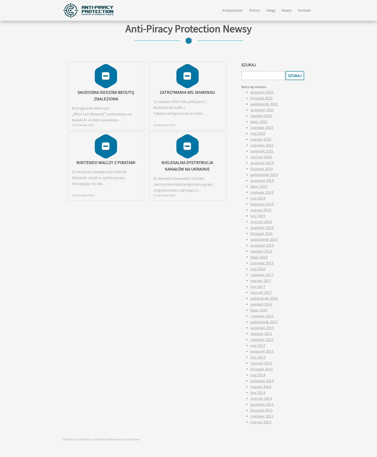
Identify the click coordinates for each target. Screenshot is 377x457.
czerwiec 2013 (261, 416)
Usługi (270, 10)
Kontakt (304, 10)
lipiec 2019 (258, 186)
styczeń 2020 (261, 156)
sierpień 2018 (261, 251)
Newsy (286, 10)
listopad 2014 (261, 368)
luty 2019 (257, 215)
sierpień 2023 (261, 115)
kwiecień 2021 (262, 151)
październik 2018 (264, 239)
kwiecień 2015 (262, 351)
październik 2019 (264, 174)
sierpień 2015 (261, 333)
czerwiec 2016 (261, 315)
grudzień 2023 (262, 92)
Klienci (254, 10)
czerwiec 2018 (261, 262)
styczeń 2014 (261, 398)
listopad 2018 (261, 233)
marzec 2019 (260, 209)
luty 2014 (257, 392)
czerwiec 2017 (261, 274)
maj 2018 (257, 268)
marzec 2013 (260, 421)
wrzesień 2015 (262, 327)
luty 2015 (257, 357)
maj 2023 (257, 133)
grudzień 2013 (262, 404)
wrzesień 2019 (262, 180)
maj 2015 (257, 345)
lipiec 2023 (258, 121)
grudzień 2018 (262, 227)
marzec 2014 (260, 386)
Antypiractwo (233, 10)
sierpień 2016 (261, 304)
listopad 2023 (261, 98)
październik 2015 (264, 321)
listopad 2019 (261, 168)
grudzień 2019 (262, 162)
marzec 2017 (260, 280)
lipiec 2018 (258, 257)
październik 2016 (264, 298)
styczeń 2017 (261, 292)
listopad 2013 (261, 410)
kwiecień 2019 (262, 204)
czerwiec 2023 (261, 127)
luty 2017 (257, 286)
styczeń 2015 (261, 363)
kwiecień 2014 (262, 380)
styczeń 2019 (261, 221)
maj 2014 (257, 374)
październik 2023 (264, 103)
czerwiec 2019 (261, 192)
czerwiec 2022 (261, 145)
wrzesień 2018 (262, 245)
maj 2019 (257, 198)
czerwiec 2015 (261, 339)
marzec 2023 (260, 139)
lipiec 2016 (258, 310)
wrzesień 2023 (262, 109)
